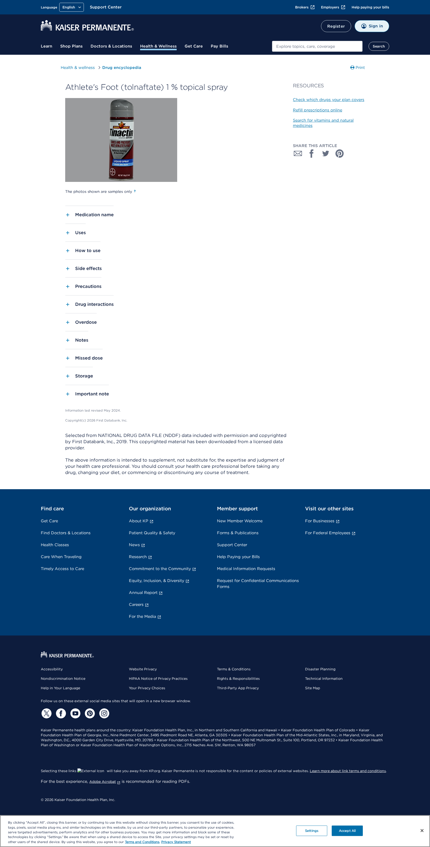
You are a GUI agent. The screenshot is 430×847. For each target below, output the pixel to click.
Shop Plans (71, 46)
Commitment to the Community (160, 568)
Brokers (302, 7)
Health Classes (55, 544)
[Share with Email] (298, 154)
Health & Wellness (158, 46)
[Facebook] (60, 713)
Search (379, 46)
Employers (330, 7)
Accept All (347, 831)
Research (138, 556)
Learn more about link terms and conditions (348, 771)
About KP (138, 521)
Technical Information (324, 679)
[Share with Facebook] (312, 154)
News (134, 544)
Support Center (106, 7)
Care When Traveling (61, 556)
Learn (46, 46)
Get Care (194, 46)
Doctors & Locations (111, 46)
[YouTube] (75, 713)
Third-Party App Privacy (238, 688)
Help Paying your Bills (238, 556)
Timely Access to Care (62, 568)
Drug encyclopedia (121, 67)
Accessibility (52, 669)
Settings (311, 831)
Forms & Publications (238, 532)
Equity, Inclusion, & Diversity (156, 580)
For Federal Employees (327, 532)
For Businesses (319, 521)
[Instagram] (103, 713)
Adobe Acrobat (102, 782)
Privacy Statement (176, 842)
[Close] (422, 830)
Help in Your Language (60, 688)
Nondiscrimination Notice (63, 679)
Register (336, 26)
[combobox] (317, 46)
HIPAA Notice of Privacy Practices (158, 679)
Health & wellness (78, 67)
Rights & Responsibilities (238, 679)
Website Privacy (143, 669)
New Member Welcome (240, 521)
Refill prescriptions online (317, 110)
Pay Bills (219, 46)
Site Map (312, 688)
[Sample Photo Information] (134, 191)
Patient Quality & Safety (152, 532)
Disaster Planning (320, 669)
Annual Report (143, 592)
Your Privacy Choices (147, 688)
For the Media (142, 616)
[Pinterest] (89, 713)
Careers (136, 604)
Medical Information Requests (246, 568)
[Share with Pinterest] (340, 154)
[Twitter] (46, 713)
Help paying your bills (370, 7)
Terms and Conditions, (142, 842)
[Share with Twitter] (326, 154)
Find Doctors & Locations (66, 532)
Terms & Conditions (234, 669)
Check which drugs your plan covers (328, 99)
